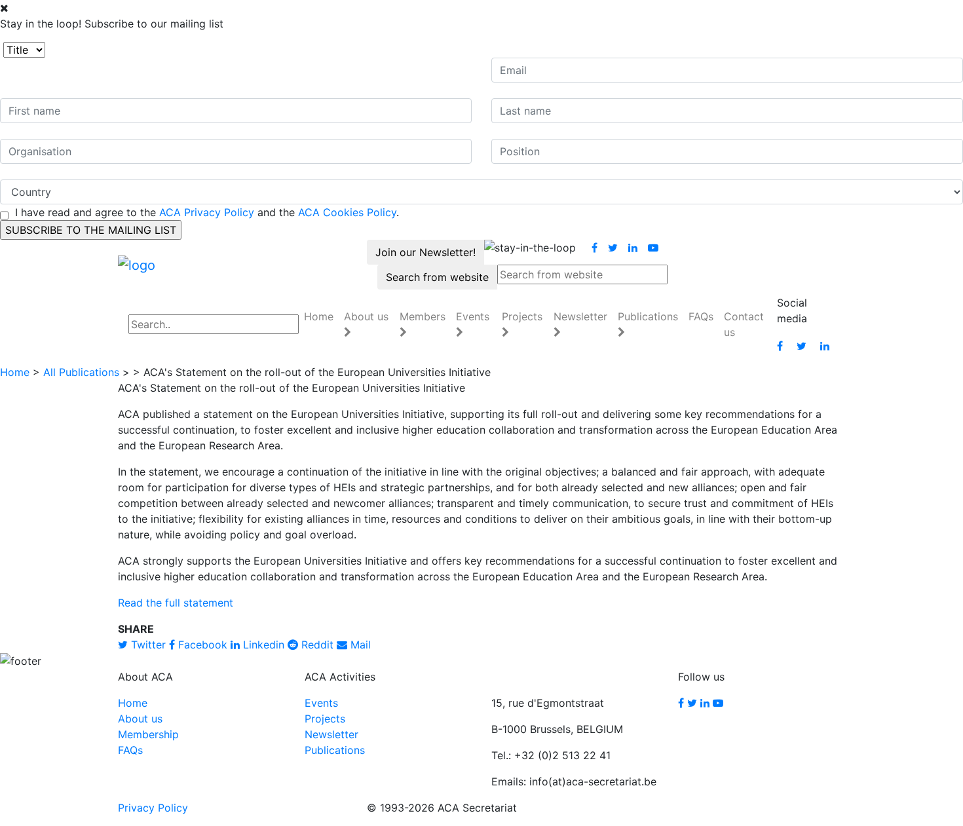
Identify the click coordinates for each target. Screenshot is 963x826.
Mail (359, 644)
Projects (325, 718)
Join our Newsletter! (425, 252)
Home (318, 316)
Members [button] (422, 316)
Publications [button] (648, 316)
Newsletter (331, 734)
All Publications (81, 372)
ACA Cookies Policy (347, 212)
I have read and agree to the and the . (207, 212)
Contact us (744, 324)
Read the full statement (175, 602)
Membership (148, 734)
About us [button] (366, 316)
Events (321, 702)
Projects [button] (522, 316)
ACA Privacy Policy (206, 212)
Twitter (147, 644)
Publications (335, 750)
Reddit (315, 644)
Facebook (201, 644)
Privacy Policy (153, 807)
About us (140, 718)
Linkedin (262, 644)
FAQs (701, 316)
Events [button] (472, 316)
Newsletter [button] (580, 316)
